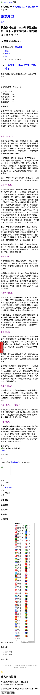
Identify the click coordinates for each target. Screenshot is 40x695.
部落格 (7, 53)
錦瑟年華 (8, 16)
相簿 (7, 51)
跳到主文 (4, 22)
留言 (18, 462)
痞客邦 (13, 462)
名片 (7, 56)
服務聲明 (23, 668)
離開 (12, 693)
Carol (3, 450)
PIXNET (10, 665)
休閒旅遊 (18, 47)
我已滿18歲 (5, 693)
